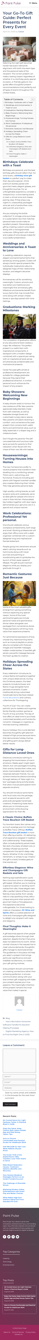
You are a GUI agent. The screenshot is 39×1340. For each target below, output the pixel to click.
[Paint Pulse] (11, 3)
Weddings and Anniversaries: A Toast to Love (19, 106)
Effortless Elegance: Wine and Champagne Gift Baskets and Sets (20, 149)
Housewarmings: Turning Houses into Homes (19, 119)
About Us (7, 1332)
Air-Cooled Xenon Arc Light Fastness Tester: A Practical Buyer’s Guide (14, 1122)
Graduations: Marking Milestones (19, 110)
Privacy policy (30, 1332)
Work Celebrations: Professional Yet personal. (19, 124)
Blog (8, 1018)
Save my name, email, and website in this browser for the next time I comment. (20, 1095)
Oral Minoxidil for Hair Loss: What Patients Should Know (14, 1148)
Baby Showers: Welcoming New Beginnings (19, 114)
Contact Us (18, 1334)
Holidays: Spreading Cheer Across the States (17, 132)
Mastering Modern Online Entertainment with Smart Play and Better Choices (13, 1191)
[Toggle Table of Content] (32, 99)
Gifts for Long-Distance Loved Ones (18, 138)
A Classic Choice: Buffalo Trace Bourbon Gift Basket (20, 143)
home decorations (11, 698)
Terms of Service (18, 1332)
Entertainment (8, 1265)
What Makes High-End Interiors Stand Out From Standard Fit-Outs (13, 1199)
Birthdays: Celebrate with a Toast (19, 102)
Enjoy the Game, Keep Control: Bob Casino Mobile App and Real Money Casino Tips (14, 1131)
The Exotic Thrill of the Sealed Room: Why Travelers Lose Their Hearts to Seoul (14, 1158)
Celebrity (6, 1258)
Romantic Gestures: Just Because (19, 129)
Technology (7, 1262)
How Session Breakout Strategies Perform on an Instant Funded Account (13, 1177)
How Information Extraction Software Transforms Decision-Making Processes (17, 1024)
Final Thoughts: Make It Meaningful (18, 155)
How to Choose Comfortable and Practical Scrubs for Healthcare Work (14, 1140)
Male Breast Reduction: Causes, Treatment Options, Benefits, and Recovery (12, 1168)
